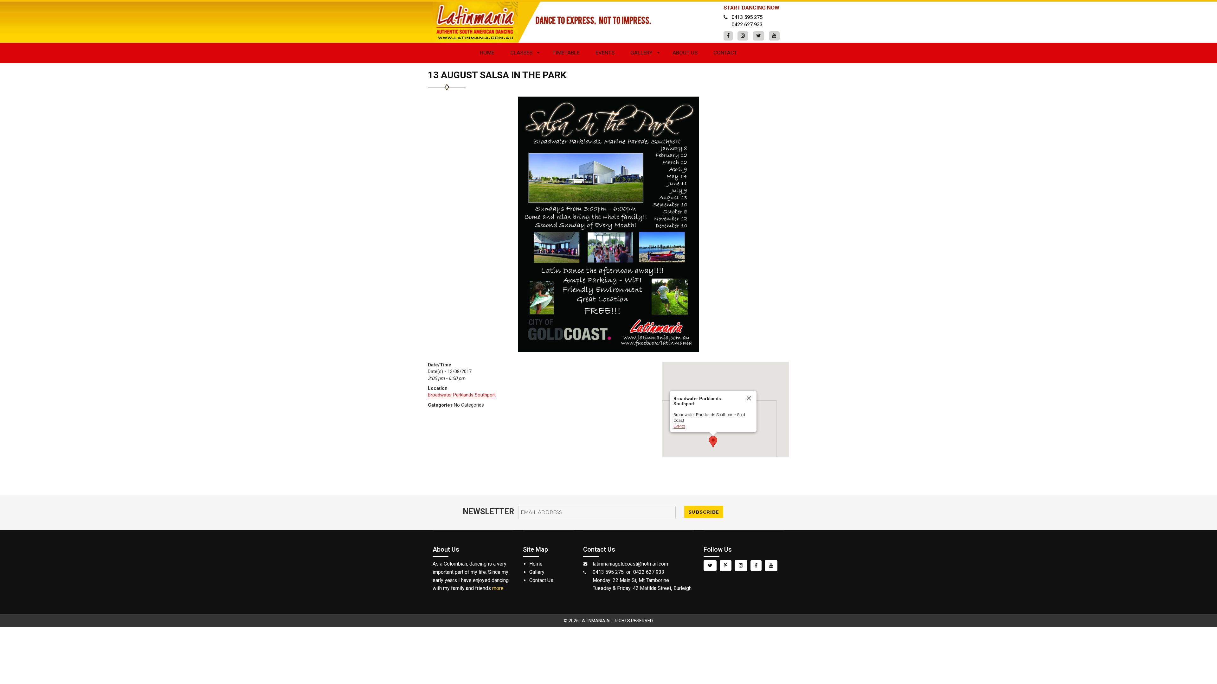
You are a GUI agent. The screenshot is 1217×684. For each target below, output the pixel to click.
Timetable (566, 52)
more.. (498, 588)
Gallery (641, 52)
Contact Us (541, 580)
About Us (685, 52)
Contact (725, 52)
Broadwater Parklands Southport (462, 395)
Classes (521, 52)
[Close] (749, 398)
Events (605, 52)
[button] (713, 442)
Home (487, 52)
